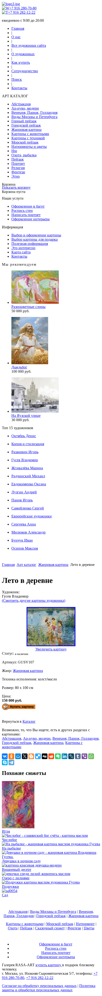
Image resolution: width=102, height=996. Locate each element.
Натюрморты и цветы (29, 147)
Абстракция (21, 104)
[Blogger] (31, 756)
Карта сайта (21, 252)
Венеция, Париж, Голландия (34, 113)
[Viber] (84, 756)
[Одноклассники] (11, 756)
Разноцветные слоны (28, 307)
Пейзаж (17, 159)
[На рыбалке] (51, 844)
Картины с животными (30, 134)
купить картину (49, 965)
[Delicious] (38, 756)
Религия (18, 168)
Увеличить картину (51, 649)
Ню (14, 151)
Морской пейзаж (24, 142)
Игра (6, 831)
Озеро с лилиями (15, 878)
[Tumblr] (78, 756)
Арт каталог (26, 565)
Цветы (89, 928)
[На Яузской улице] (35, 411)
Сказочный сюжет (50, 928)
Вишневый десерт (16, 870)
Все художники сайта (28, 45)
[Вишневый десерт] (32, 865)
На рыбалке (11, 848)
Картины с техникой (28, 138)
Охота (13, 928)
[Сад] (9, 891)
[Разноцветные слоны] (35, 302)
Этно (15, 176)
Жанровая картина (26, 130)
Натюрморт (85, 924)
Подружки (10, 887)
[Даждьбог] (29, 363)
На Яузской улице (26, 416)
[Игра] (18, 827)
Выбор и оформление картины (36, 235)
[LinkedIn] (64, 756)
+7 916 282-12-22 (21, 12)
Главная (17, 28)
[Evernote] (58, 756)
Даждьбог (19, 367)
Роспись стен (22, 211)
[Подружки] (41, 882)
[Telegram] (11, 762)
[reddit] (51, 756)
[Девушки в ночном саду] (51, 857)
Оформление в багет (28, 206)
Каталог (29, 721)
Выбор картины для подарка (34, 239)
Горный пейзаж (24, 121)
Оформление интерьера (30, 219)
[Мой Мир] (18, 756)
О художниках (23, 54)
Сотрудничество (24, 71)
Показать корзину (16, 187)
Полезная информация (29, 244)
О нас (16, 37)
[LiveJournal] (71, 756)
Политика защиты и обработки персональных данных (48, 988)
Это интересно (23, 248)
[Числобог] (45, 836)
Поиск (16, 79)
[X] (25, 756)
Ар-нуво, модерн (25, 108)
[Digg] (44, 756)
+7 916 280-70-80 (23, 8)
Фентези (18, 172)
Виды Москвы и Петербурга (34, 117)
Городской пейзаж (26, 125)
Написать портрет (26, 215)
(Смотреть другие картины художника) (33, 600)
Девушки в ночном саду (21, 861)
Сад (5, 895)
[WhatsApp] (91, 756)
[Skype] (5, 762)
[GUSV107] (51, 645)
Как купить (20, 62)
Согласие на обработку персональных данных (39, 986)
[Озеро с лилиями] (36, 874)
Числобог (9, 840)
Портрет (18, 164)
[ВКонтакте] (5, 756)
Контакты (19, 88)
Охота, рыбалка (24, 155)
